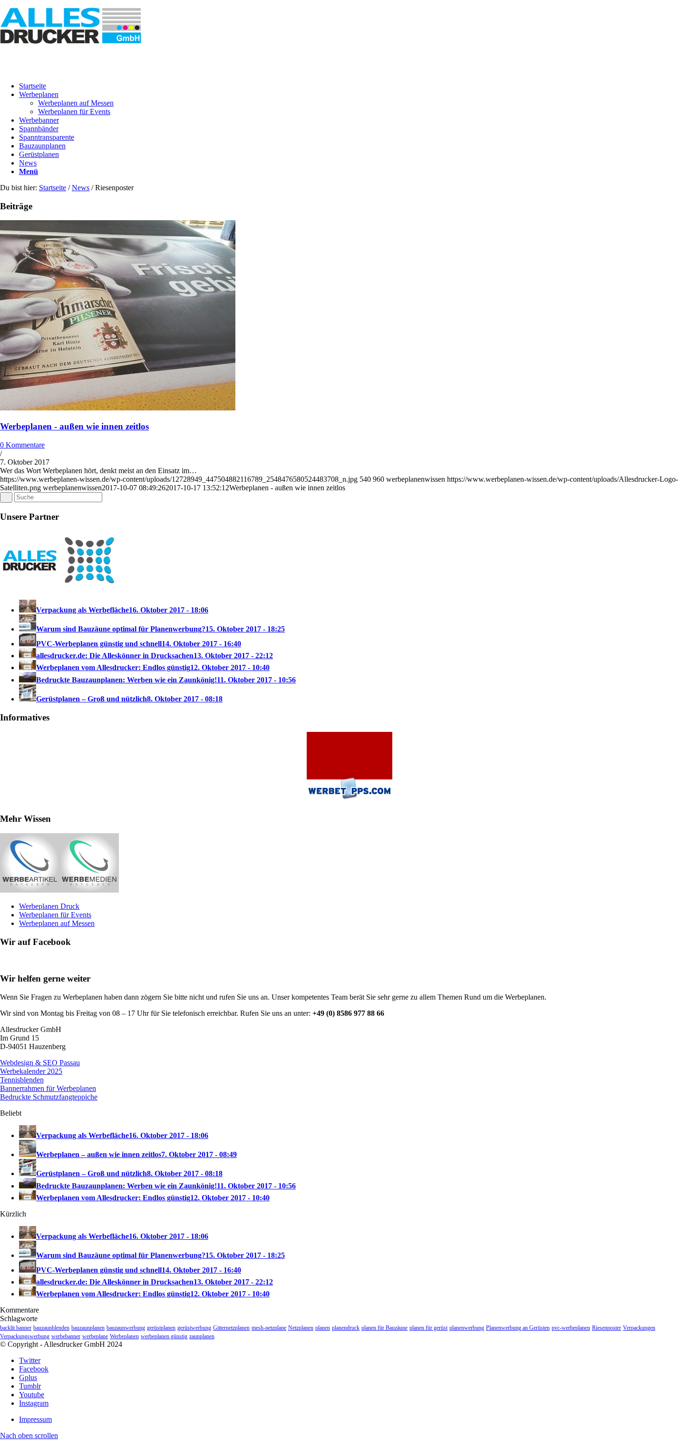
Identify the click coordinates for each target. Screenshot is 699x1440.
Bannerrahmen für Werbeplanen (48, 1088)
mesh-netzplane (269, 1327)
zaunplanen (201, 1336)
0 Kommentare (22, 445)
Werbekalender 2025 (31, 1071)
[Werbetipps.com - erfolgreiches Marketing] (349, 801)
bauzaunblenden (51, 1327)
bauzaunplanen (88, 1327)
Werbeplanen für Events (55, 915)
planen (322, 1327)
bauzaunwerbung (126, 1327)
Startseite (52, 188)
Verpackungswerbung (24, 1336)
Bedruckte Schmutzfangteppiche (48, 1097)
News (80, 188)
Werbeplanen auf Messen (57, 923)
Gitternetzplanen (231, 1327)
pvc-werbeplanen (571, 1327)
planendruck (345, 1327)
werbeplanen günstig (164, 1336)
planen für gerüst (428, 1327)
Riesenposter (606, 1327)
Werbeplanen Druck (49, 906)
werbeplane (95, 1336)
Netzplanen (300, 1327)
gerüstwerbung (194, 1327)
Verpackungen (639, 1327)
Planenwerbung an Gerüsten (518, 1327)
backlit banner (15, 1327)
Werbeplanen (124, 1336)
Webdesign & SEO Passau (40, 1063)
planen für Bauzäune (384, 1327)
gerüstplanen (161, 1327)
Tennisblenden (22, 1080)
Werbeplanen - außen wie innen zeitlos (74, 426)
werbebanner (65, 1336)
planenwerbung (466, 1327)
